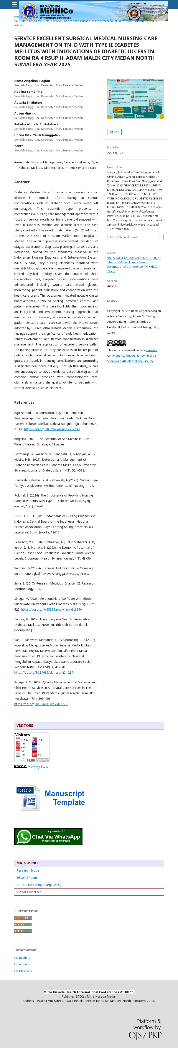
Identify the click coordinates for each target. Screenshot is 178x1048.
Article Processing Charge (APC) (38, 885)
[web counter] (20, 766)
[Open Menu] (14, 4)
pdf (116, 132)
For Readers (22, 958)
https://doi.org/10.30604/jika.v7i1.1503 (41, 704)
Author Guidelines (28, 892)
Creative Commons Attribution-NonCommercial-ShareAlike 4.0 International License (132, 355)
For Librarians (23, 971)
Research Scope (27, 870)
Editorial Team (26, 877)
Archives (33, 16)
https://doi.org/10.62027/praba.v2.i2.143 (52, 429)
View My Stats (38, 766)
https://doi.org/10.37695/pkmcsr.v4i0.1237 (43, 672)
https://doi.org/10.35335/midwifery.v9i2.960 (51, 609)
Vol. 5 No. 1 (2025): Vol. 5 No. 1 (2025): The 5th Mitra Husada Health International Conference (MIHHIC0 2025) (84, 21)
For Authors (22, 964)
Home (18, 16)
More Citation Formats (124, 237)
